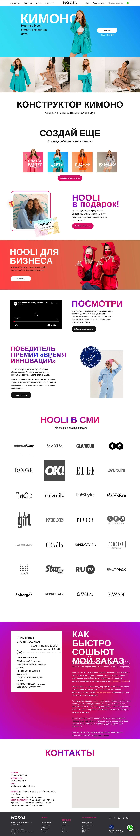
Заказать (21, 279)
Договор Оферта (16, 824)
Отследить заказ (116, 3)
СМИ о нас (65, 826)
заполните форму (101, 735)
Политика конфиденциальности (21, 822)
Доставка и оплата (88, 826)
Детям (38, 3)
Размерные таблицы (86, 829)
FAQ (83, 832)
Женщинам (15, 3)
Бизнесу (48, 3)
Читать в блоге (21, 395)
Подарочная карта (45, 826)
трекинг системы (103, 692)
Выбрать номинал (82, 226)
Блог (87, 3)
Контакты (65, 832)
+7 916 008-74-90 (19, 781)
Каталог (44, 832)
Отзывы (64, 822)
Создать (107, 30)
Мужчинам (28, 3)
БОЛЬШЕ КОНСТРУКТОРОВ (70, 178)
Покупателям (98, 3)
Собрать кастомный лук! (84, 329)
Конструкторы (46, 822)
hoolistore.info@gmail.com (23, 786)
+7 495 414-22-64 (19, 775)
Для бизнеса (45, 829)
